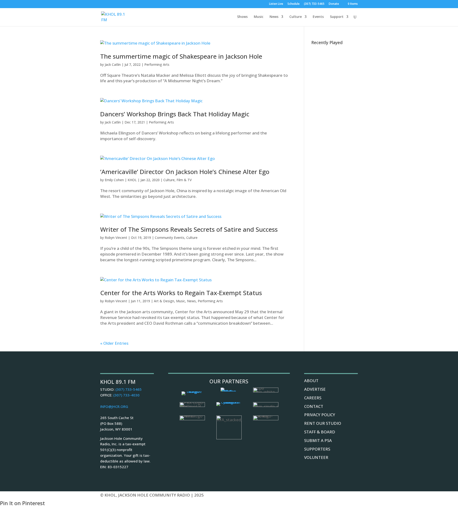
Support (337, 17)
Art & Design (164, 301)
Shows (242, 17)
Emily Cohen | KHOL (121, 180)
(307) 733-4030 (126, 395)
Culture (295, 17)
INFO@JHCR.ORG (114, 406)
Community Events (169, 237)
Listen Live (276, 4)
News (274, 17)
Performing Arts (156, 64)
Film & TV (184, 180)
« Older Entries (114, 343)
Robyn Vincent (116, 237)
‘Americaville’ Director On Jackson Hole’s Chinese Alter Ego (184, 171)
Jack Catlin (113, 64)
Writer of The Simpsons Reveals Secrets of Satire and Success (189, 229)
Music (258, 17)
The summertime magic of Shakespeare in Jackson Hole (181, 56)
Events (318, 17)
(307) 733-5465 (314, 4)
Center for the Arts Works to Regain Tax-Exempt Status (181, 292)
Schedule (293, 4)
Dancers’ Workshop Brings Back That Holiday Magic (174, 114)
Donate (334, 4)
